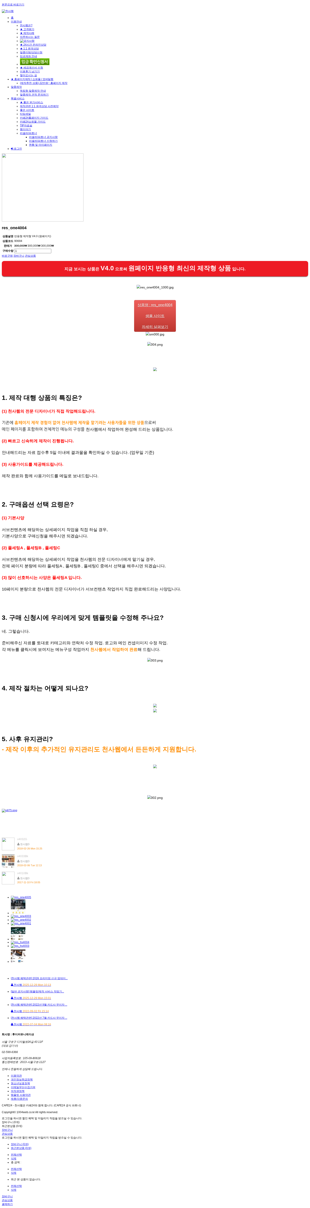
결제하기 (7, 1204)
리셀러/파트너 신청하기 (43, 141)
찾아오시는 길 (28, 75)
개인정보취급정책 (22, 1079)
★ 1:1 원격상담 (29, 48)
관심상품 (30, 255)
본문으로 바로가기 (13, 4)
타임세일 (25, 114)
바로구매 (7, 255)
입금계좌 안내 (28, 56)
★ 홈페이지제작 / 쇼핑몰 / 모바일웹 (32, 79)
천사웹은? (26, 25)
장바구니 (18, 255)
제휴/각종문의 (19, 1098)
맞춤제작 (16, 87)
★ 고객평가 (27, 29)
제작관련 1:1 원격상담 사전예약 (39, 106)
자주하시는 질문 (30, 37)
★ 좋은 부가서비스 (31, 102)
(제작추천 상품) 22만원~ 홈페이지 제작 (43, 83)
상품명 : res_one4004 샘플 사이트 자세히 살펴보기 (155, 316)
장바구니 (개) (11, 1122)
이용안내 (16, 21)
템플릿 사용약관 (21, 1095)
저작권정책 (18, 1091)
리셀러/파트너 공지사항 (43, 137)
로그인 (17, 148)
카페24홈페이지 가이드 (34, 117)
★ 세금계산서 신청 (31, 67)
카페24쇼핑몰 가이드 (33, 121)
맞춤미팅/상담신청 (31, 52)
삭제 (13, 1158)
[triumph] (43, 220)
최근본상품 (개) (12, 1126)
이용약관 (16, 1075)
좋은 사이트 (27, 110)
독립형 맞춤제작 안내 (33, 90)
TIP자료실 (26, 125)
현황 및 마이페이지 (40, 144)
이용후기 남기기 (30, 71)
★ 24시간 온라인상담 (33, 44)
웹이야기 (25, 129)
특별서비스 (18, 98)
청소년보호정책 (20, 1083)
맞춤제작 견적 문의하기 (34, 94)
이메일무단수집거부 (23, 1087)
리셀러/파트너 (28, 133)
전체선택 (16, 1154)
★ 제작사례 (27, 33)
